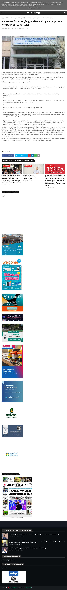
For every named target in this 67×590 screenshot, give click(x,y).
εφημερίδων (20, 517)
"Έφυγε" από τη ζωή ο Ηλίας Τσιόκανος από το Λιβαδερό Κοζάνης (27, 548)
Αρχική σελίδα (5, 18)
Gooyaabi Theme (30, 587)
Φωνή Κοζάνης (33, 13)
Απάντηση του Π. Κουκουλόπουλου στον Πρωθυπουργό (30, 176)
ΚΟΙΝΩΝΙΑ (11, 18)
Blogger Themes (14, 587)
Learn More (31, 8)
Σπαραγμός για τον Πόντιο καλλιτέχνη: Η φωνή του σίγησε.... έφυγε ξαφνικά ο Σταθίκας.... (34, 534)
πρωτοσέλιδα (14, 517)
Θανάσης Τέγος (6, 28)
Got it (38, 8)
